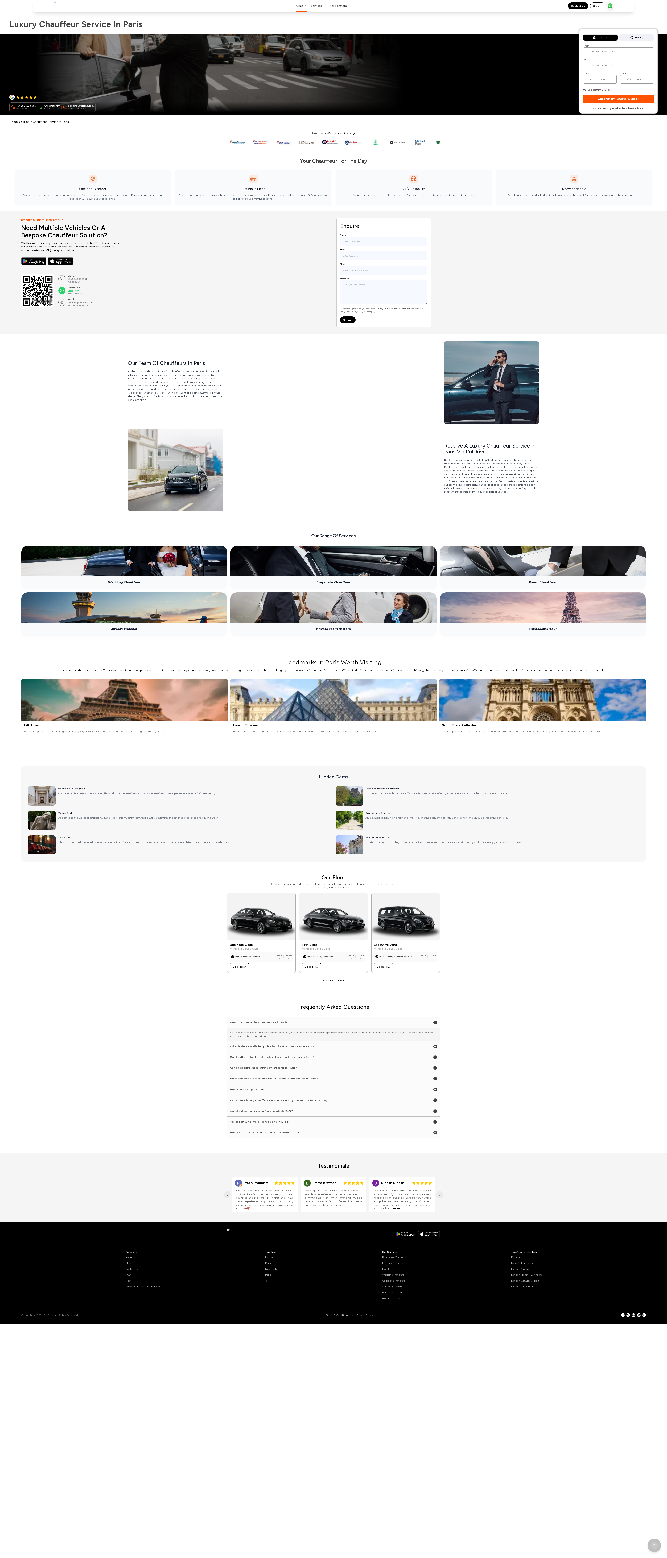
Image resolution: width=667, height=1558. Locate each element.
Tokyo (268, 1280)
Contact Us (578, 6)
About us (130, 1257)
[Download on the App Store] (60, 261)
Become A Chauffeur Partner (142, 1286)
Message (344, 278)
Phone (343, 264)
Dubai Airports (519, 1257)
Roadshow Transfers (394, 1257)
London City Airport (522, 1286)
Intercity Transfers (392, 1263)
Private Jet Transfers (394, 1292)
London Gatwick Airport (525, 1280)
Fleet (128, 1280)
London (269, 1257)
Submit (347, 320)
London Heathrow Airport (526, 1274)
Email (342, 249)
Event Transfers (391, 1269)
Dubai (268, 1263)
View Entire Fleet (333, 980)
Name (343, 235)
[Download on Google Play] (33, 261)
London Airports (520, 1269)
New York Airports (522, 1263)
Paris (268, 1274)
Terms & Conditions (401, 309)
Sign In (597, 6)
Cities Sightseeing (392, 1286)
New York (271, 1269)
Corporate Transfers (393, 1280)
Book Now (239, 966)
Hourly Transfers (391, 1298)
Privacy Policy (383, 309)
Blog (128, 1263)
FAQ (128, 1274)
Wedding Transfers (393, 1274)
